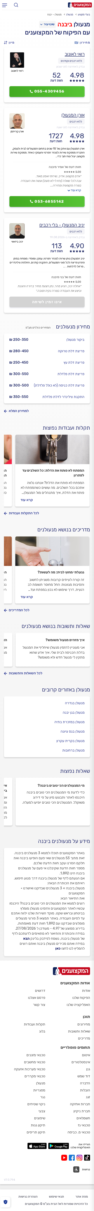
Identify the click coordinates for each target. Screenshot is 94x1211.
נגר (42, 1097)
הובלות (85, 1090)
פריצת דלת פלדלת (70, 374)
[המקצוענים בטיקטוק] (87, 1158)
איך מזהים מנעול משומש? (65, 640)
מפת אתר (81, 1196)
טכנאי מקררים (34, 1076)
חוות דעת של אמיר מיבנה (65, 167)
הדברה (85, 1083)
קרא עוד (76, 190)
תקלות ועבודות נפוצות (66, 428)
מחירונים (83, 1024)
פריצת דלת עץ (74, 362)
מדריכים (84, 1038)
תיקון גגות (38, 1125)
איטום (86, 1055)
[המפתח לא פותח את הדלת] (52, 451)
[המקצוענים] (80, 4)
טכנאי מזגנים (35, 1055)
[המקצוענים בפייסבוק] (73, 1158)
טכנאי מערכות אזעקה (29, 1069)
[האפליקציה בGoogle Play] (58, 1146)
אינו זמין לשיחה (47, 302)
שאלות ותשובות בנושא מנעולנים (56, 626)
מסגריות (39, 1090)
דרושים (40, 990)
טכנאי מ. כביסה (79, 1132)
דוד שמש (83, 1076)
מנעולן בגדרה (75, 703)
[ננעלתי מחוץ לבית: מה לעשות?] (52, 553)
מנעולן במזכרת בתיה (69, 722)
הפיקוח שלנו (81, 998)
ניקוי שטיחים (36, 1104)
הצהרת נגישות (28, 1196)
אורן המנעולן (73, 115)
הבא (26, 938)
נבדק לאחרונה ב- (67, 237)
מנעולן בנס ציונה (73, 731)
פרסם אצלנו (36, 998)
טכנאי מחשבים (34, 1062)
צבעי (41, 1111)
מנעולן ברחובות (73, 750)
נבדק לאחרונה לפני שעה (71, 127)
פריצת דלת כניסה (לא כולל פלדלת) (59, 385)
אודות (86, 990)
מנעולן (69, 14)
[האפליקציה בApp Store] (37, 1146)
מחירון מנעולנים (73, 327)
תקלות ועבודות (34, 1024)
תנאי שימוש (56, 1196)
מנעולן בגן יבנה (74, 712)
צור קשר (39, 1005)
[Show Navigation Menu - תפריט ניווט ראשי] (4, 5)
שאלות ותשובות (79, 1031)
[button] (10, 42)
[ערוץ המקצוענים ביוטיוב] (65, 1158)
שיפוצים (39, 1118)
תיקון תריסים (36, 1132)
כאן (58, 948)
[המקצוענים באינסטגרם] (80, 1158)
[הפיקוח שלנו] (5, 1202)
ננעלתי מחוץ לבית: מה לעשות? (61, 572)
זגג (88, 1097)
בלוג (42, 1031)
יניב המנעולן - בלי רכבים (62, 225)
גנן (88, 1069)
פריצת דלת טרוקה (71, 351)
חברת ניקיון (81, 1111)
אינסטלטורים (80, 1062)
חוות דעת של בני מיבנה (66, 277)
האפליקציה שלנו (78, 1005)
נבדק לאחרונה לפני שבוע (70, 66)
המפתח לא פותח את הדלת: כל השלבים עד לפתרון (53, 472)
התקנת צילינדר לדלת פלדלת (63, 397)
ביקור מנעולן (75, 339)
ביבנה (64, 24)
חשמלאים (83, 1118)
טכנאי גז (84, 1125)
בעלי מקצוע (84, 14)
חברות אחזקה (80, 1104)
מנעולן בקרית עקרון (70, 741)
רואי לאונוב (75, 54)
